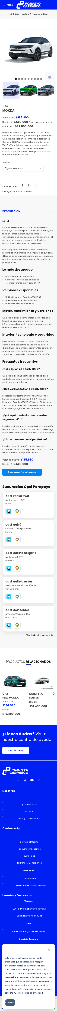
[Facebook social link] (22, 186)
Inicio (16, 14)
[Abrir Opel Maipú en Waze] (8, 539)
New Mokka (10, 697)
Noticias (29, 811)
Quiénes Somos (29, 804)
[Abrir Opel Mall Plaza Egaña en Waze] (8, 568)
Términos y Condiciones (29, 862)
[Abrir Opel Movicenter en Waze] (8, 625)
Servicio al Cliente (29, 841)
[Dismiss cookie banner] (48, 950)
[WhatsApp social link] (36, 186)
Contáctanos (15, 750)
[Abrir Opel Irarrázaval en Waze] (8, 511)
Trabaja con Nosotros (29, 818)
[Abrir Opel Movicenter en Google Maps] (17, 625)
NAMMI (34, 697)
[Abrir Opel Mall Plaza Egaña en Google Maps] (17, 568)
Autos (25, 14)
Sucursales (29, 855)
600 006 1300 (29, 878)
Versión (6, 162)
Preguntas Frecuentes (29, 848)
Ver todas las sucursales (40, 635)
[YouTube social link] (31, 781)
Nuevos (36, 14)
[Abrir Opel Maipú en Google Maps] (17, 539)
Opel (45, 14)
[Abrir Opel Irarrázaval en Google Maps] (17, 511)
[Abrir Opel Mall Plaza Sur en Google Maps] (17, 596)
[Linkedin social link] (29, 186)
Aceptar (10, 1002)
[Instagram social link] (25, 781)
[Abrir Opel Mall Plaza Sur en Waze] (8, 596)
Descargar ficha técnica (22, 472)
